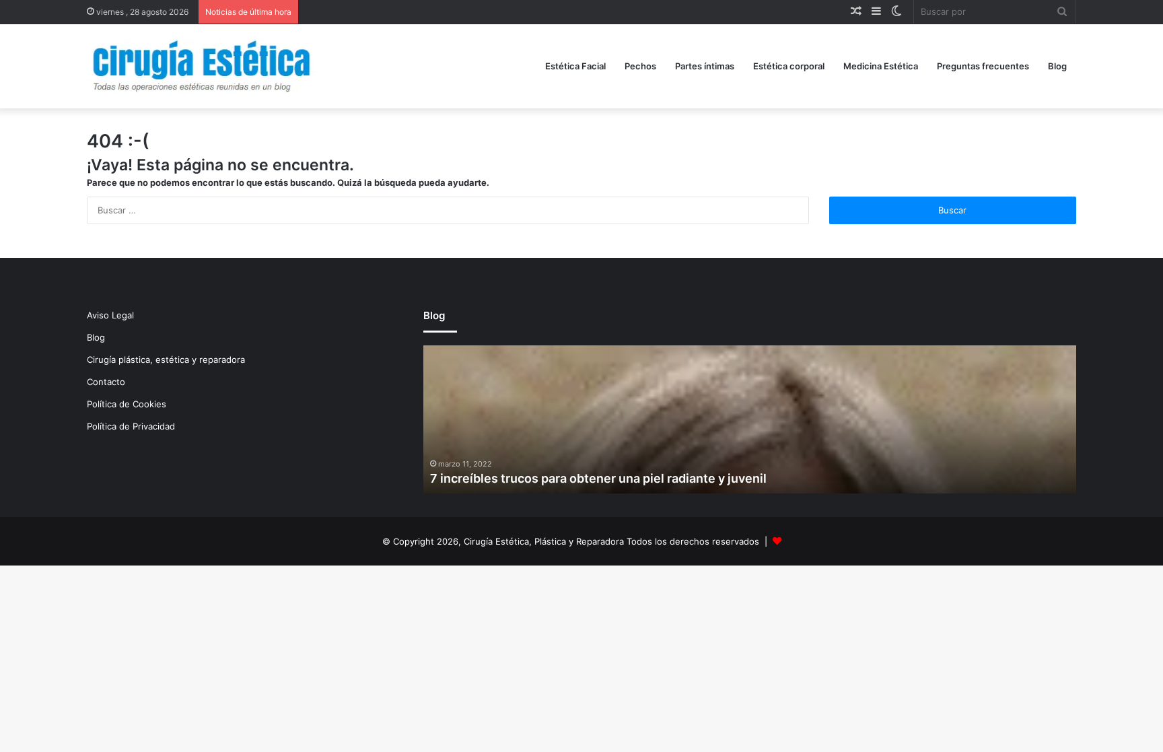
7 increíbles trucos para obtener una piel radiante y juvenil (598, 478)
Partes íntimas (704, 66)
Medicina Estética (880, 66)
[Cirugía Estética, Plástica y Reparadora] (201, 66)
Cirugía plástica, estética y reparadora (166, 359)
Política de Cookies (126, 404)
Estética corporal (788, 66)
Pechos (640, 66)
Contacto (106, 381)
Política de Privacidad (131, 426)
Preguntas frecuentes (983, 66)
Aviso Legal (110, 315)
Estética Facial (575, 66)
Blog (1057, 66)
